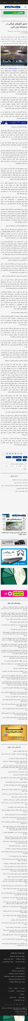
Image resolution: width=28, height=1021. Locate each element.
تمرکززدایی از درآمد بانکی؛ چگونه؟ (19, 480)
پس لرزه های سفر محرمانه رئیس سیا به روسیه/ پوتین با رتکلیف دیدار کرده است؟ (14, 898)
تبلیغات (15, 988)
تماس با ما (22, 988)
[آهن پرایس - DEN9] (14, 556)
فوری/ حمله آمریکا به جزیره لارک (20, 668)
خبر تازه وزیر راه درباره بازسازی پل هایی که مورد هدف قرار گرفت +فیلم (14, 790)
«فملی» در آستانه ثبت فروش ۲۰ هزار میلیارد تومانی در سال (14, 485)
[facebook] (18, 453)
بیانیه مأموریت (12, 997)
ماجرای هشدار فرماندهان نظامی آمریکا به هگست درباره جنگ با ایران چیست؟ (15, 718)
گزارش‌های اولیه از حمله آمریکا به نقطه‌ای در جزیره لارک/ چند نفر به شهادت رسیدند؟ (15, 762)
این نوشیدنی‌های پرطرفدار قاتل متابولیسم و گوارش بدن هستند (15, 688)
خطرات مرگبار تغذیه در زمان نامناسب (19, 797)
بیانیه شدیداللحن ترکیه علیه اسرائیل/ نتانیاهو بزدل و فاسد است (14, 709)
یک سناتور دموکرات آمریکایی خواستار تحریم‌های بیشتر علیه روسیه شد (14, 810)
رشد (24, 460)
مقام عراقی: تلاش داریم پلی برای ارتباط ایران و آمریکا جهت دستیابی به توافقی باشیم (14, 705)
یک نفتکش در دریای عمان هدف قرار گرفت (18, 846)
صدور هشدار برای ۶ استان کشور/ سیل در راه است (16, 697)
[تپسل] (1, 122)
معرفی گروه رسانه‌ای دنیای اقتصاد (17, 956)
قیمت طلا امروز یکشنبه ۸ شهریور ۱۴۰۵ (18, 622)
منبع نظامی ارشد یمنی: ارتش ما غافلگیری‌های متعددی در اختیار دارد (15, 833)
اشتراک (10, 988)
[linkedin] (12, 453)
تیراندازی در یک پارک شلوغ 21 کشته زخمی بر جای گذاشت (14, 794)
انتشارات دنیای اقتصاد (20, 968)
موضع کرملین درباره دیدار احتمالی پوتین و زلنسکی (16, 814)
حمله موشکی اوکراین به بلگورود (20, 751)
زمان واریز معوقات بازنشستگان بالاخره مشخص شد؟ (16, 661)
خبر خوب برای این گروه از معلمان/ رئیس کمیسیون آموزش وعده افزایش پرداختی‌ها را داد (14, 713)
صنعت (18, 460)
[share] (11, 1004)
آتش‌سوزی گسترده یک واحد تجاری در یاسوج (17, 877)
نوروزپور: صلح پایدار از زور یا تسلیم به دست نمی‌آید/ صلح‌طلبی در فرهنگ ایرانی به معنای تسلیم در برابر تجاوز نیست (15, 881)
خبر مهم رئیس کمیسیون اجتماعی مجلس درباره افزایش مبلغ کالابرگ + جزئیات (14, 778)
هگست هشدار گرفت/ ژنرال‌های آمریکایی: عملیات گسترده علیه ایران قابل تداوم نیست (15, 842)
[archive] (5, 1004)
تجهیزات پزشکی (17, 457)
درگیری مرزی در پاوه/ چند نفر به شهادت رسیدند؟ (16, 619)
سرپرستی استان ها (21, 991)
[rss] (14, 1004)
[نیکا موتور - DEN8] (14, 542)
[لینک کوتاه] (21, 453)
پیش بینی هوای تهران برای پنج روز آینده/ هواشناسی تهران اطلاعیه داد (14, 852)
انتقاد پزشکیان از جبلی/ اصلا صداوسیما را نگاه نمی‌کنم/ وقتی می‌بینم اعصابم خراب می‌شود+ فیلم (15, 657)
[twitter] (15, 453)
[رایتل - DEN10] (14, 593)
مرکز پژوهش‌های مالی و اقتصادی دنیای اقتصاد (14, 976)
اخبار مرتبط (14, 476)
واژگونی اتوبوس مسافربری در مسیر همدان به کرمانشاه (15, 800)
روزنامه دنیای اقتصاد (20, 959)
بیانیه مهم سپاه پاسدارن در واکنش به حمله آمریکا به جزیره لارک (14, 754)
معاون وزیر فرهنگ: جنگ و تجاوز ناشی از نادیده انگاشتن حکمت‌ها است (14, 907)
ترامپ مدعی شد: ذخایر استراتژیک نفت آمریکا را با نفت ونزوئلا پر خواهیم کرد (15, 889)
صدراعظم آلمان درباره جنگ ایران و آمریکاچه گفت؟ (16, 782)
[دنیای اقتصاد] (12, 7)
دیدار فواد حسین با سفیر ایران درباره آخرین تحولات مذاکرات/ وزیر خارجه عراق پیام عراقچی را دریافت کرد (16, 837)
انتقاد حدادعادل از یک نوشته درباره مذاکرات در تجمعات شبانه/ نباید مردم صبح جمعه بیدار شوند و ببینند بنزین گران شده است (14, 608)
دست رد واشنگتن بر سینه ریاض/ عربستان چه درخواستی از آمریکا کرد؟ (14, 672)
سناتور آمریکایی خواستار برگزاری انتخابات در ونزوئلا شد (15, 863)
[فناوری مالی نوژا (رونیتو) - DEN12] (14, 733)
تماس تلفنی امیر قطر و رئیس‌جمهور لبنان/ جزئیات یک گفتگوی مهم (15, 785)
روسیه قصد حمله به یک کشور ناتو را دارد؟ (18, 856)
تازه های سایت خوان (14, 747)
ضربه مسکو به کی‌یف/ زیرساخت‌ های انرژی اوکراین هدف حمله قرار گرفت (15, 700)
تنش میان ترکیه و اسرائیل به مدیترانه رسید (18, 758)
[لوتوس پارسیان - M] (14, 1018)
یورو (12, 2)
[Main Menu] (25, 6)
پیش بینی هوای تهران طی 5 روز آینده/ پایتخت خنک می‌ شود (14, 940)
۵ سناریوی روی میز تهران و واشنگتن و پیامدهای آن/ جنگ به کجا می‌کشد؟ (14, 822)
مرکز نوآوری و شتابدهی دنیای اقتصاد (17, 973)
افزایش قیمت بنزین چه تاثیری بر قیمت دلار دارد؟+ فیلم (15, 874)
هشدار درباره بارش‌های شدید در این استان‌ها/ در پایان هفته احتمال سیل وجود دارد (14, 664)
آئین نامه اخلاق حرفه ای (19, 1000)
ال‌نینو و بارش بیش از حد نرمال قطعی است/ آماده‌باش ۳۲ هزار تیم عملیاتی (14, 625)
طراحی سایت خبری (22, 1013)
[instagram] (22, 1004)
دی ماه (8, 457)
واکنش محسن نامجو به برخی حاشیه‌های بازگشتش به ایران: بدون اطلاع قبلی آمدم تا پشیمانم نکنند (14, 693)
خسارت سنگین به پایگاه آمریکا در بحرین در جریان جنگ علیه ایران (14, 803)
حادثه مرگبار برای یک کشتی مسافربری (19, 920)
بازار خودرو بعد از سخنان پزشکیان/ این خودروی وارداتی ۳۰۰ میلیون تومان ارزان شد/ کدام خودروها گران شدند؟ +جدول (15, 634)
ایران (25, 457)
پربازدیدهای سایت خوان (14, 603)
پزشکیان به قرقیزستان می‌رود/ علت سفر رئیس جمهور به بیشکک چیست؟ (15, 911)
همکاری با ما (11, 991)
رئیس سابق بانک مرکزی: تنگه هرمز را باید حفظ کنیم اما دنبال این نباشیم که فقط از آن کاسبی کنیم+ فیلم (15, 902)
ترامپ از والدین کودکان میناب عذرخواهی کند (17, 807)
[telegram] (10, 453)
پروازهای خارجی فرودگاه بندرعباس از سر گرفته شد (16, 849)
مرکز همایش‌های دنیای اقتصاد (18, 971)
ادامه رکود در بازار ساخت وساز (20, 482)
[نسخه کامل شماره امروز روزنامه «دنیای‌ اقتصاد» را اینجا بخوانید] (14, 521)
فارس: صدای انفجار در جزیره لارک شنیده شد (17, 772)
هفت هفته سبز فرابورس (22, 488)
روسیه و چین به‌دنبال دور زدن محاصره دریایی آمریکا (15, 866)
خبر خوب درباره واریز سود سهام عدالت (18, 629)
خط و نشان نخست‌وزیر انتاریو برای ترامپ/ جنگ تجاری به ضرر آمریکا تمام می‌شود (14, 818)
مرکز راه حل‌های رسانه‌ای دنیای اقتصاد (16, 979)
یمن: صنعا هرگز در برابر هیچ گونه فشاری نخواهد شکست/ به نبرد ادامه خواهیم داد (14, 944)
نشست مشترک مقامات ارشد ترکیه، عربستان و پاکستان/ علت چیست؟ (14, 923)
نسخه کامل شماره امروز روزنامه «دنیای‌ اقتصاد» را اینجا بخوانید (14, 533)
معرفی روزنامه (22, 997)
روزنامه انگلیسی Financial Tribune (17, 982)
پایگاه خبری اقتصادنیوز (8, 962)
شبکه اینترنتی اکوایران (8, 959)
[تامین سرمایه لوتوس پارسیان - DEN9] (14, 576)
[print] (7, 453)
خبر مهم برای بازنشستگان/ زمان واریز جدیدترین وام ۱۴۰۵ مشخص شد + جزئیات (14, 859)
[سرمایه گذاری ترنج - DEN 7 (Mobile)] (14, 14)
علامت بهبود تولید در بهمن (21, 491)
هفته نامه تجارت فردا (20, 962)
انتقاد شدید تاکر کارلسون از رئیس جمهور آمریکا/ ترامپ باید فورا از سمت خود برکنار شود (14, 893)
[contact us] (8, 1004)
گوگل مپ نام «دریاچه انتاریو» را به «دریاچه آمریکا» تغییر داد (14, 886)
